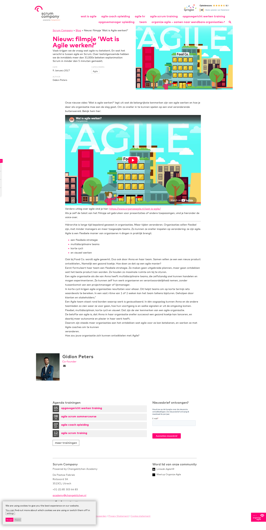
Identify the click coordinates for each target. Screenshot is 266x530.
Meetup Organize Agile (169, 474)
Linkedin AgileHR (165, 469)
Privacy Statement (118, 516)
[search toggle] (230, 22)
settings (10, 513)
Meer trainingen (66, 442)
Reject (18, 520)
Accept (9, 520)
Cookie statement (140, 516)
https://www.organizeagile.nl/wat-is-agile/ (135, 208)
